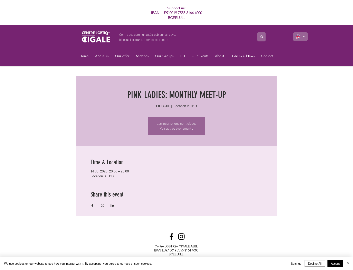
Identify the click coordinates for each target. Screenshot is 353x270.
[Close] (348, 263)
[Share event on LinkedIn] (112, 205)
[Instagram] (181, 236)
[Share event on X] (102, 205)
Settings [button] (296, 263)
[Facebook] (171, 236)
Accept (335, 263)
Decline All (315, 263)
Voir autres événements (176, 128)
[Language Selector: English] (300, 36)
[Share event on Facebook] (92, 205)
